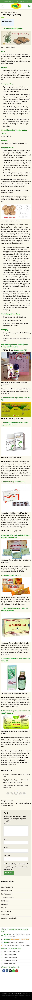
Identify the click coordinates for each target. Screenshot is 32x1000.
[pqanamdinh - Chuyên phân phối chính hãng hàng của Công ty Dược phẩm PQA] (16, 6)
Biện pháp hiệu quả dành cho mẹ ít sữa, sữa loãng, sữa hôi (7, 803)
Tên (5, 839)
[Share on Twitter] (14, 793)
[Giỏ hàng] (29, 6)
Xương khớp (5, 915)
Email (6, 847)
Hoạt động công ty (7, 887)
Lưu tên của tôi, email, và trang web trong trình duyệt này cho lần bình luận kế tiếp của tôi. (16, 866)
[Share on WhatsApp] (7, 793)
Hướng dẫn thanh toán (10, 957)
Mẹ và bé (4, 908)
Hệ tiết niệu (4, 901)
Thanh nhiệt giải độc (7, 897)
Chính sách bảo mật (9, 964)
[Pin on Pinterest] (20, 793)
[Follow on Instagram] (7, 970)
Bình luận (7, 824)
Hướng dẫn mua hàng (10, 954)
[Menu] (3, 6)
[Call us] (13, 970)
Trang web (7, 855)
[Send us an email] (10, 970)
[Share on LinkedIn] (24, 793)
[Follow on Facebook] (3, 970)
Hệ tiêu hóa (4, 904)
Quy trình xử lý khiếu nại (10, 960)
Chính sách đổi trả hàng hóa (12, 951)
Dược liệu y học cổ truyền (9, 12)
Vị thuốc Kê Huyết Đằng (23, 803)
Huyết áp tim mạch (7, 894)
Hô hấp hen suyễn (6, 890)
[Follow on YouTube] (16, 970)
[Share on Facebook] (11, 793)
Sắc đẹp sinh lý (6, 911)
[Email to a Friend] (17, 793)
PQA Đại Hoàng (8, 350)
